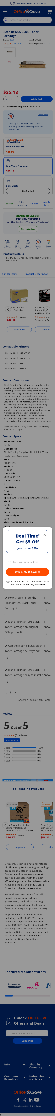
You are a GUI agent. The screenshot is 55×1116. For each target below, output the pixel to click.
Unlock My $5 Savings (27, 572)
